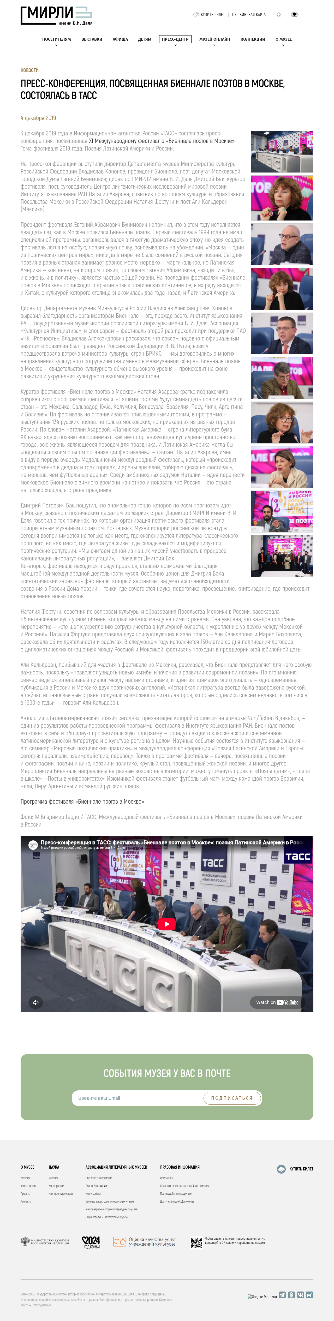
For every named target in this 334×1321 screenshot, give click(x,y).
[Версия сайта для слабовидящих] (295, 14)
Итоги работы (93, 1194)
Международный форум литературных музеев (112, 1209)
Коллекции (253, 39)
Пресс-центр (175, 39)
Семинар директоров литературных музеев (110, 1202)
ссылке (260, 1243)
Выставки (91, 39)
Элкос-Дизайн (41, 1305)
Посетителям (56, 39)
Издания (53, 1178)
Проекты (25, 1194)
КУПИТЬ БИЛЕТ (301, 1169)
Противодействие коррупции (176, 1194)
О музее (284, 39)
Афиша (120, 39)
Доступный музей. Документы (177, 1202)
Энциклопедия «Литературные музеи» (107, 1217)
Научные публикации (61, 1194)
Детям (144, 39)
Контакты (26, 1202)
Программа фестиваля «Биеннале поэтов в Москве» (82, 801)
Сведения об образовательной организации (184, 1186)
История (25, 1178)
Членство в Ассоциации (99, 1178)
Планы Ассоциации (96, 1186)
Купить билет (213, 14)
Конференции (56, 1186)
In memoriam (28, 1186)
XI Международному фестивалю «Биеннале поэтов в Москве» (162, 141)
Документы (166, 1178)
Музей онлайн (214, 39)
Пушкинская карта (249, 14)
